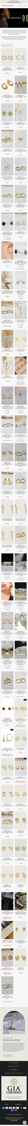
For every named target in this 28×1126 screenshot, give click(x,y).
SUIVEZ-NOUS (13, 1069)
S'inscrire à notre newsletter (13, 1073)
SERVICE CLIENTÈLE (13, 1066)
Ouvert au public (14, 1120)
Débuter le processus (8, 1055)
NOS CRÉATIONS (13, 1062)
